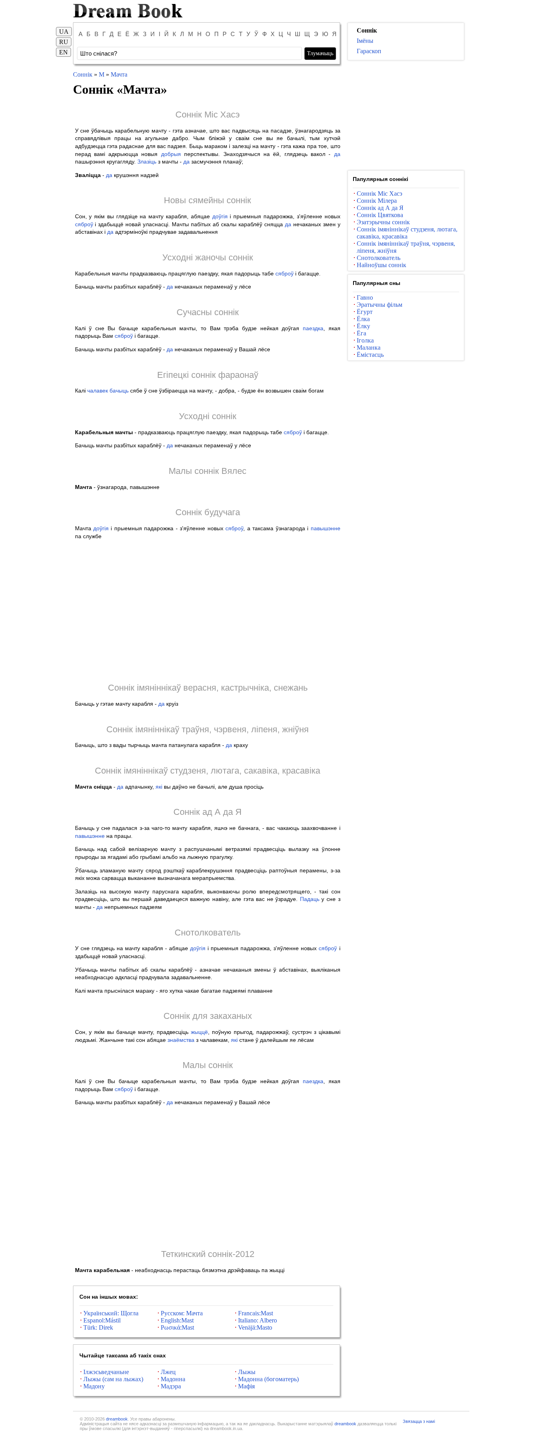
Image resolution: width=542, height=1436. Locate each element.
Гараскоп (369, 51)
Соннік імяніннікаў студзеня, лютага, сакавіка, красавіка (207, 771)
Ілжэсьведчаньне (106, 1372)
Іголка (365, 340)
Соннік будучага (207, 512)
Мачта (119, 74)
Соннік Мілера (377, 200)
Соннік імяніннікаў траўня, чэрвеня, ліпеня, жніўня (207, 729)
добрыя (171, 154)
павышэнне (325, 528)
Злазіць (146, 161)
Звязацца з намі (419, 1421)
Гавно (365, 297)
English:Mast (177, 1320)
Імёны (365, 40)
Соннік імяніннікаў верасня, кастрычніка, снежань (208, 688)
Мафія (246, 1386)
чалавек (97, 390)
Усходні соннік (207, 416)
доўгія (220, 216)
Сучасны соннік (208, 312)
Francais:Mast (255, 1313)
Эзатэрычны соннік (383, 222)
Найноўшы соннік (381, 265)
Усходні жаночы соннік (207, 257)
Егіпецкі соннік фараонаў (207, 375)
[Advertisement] (207, 610)
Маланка (369, 347)
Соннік (82, 74)
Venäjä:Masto (255, 1327)
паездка (313, 328)
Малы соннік (208, 1065)
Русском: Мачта (182, 1313)
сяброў (84, 224)
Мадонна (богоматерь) (268, 1379)
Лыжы (247, 1372)
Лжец (168, 1372)
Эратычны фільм (379, 304)
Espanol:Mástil (102, 1320)
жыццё (199, 1032)
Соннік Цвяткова (380, 215)
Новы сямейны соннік (207, 200)
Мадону (94, 1386)
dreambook (117, 1419)
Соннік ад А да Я (207, 812)
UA (64, 31)
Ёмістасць (370, 354)
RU (63, 41)
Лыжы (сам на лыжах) (113, 1379)
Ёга (361, 333)
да (337, 154)
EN (63, 52)
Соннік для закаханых (207, 1016)
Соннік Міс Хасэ (207, 114)
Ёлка (363, 319)
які (159, 786)
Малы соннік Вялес (207, 471)
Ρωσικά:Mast (177, 1327)
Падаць (309, 899)
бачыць (119, 390)
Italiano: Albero (257, 1320)
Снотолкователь (207, 932)
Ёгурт (365, 311)
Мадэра (171, 1386)
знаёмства (180, 1040)
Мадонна (173, 1379)
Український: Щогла (110, 1313)
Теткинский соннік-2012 (207, 1254)
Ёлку (363, 326)
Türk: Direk (98, 1327)
